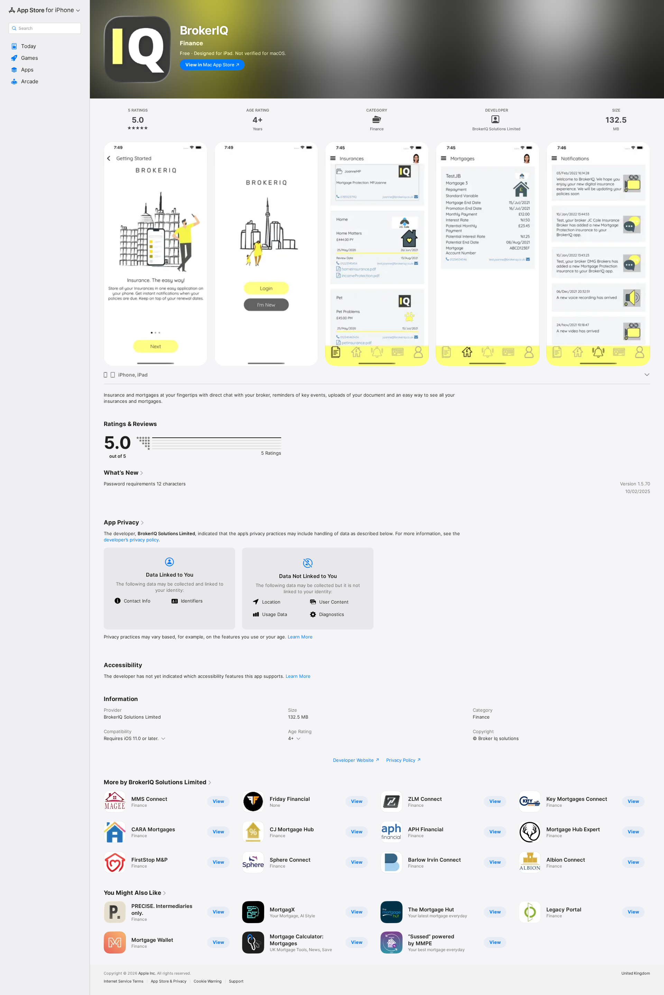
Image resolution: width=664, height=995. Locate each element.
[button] (45, 46)
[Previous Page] (97, 254)
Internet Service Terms (124, 981)
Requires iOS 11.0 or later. (131, 738)
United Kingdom (635, 973)
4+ (291, 738)
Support (236, 981)
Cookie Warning (208, 981)
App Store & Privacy (168, 981)
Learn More (300, 636)
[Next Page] (657, 254)
